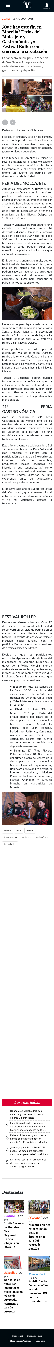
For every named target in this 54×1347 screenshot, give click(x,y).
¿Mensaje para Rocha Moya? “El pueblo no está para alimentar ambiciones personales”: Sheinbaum (29, 1151)
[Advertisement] (27, 969)
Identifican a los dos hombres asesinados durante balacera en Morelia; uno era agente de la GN (28, 1126)
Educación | (37, 1274)
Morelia (6, 19)
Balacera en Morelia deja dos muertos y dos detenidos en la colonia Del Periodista (26, 1114)
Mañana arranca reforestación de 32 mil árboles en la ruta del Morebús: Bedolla (39, 1236)
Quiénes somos (34, 1336)
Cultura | (10, 1216)
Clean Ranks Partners (20, 1341)
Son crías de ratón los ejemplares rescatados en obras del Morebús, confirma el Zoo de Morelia (13, 1295)
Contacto (40, 1341)
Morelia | (35, 1217)
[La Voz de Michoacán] (27, 4)
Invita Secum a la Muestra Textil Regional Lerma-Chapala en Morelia (14, 1235)
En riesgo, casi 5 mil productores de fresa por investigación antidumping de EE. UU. (28, 1163)
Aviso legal (17, 1336)
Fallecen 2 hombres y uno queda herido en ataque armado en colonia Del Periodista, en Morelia (28, 1139)
